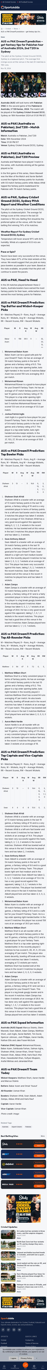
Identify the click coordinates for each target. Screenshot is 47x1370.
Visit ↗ (39, 1145)
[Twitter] (8, 1330)
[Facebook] (3, 1330)
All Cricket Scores (9, 2)
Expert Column (17, 1127)
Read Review (39, 1142)
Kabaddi (4, 1346)
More (43, 1136)
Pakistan (28, 1127)
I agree (13, 1358)
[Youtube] (19, 1330)
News (16, 29)
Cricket (8, 29)
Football (4, 1343)
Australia (5, 1127)
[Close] (36, 1358)
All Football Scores (26, 2)
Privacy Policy (30, 1346)
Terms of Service (31, 1343)
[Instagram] (14, 1330)
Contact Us (29, 1340)
